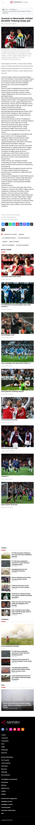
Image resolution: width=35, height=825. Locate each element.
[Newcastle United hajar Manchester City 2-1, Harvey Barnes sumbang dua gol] (17, 379)
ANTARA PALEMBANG (22, 245)
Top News (4, 619)
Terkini (3, 548)
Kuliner (3, 794)
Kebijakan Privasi (6, 801)
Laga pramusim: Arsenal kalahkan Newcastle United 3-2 (16, 475)
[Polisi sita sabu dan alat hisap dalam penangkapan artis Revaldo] (5, 604)
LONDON (4, 241)
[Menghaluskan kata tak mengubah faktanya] (5, 572)
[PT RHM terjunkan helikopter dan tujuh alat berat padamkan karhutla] (5, 555)
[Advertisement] (17, 527)
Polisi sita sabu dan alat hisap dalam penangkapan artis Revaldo (21, 603)
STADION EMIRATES (24, 238)
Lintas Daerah (5, 763)
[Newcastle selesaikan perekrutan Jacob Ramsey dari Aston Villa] (17, 436)
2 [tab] (15, 712)
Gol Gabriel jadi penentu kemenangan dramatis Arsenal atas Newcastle (17, 419)
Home (6, 9)
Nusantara (4, 750)
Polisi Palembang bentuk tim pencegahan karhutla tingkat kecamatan (21, 677)
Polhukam (4, 766)
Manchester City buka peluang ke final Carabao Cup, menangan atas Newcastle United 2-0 (17, 362)
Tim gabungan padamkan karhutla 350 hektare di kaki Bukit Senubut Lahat (21, 669)
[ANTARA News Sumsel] (19, 2)
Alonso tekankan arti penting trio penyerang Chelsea (21, 578)
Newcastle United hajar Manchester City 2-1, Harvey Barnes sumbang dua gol (16, 390)
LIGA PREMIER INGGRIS (9, 238)
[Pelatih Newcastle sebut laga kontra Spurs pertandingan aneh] (17, 323)
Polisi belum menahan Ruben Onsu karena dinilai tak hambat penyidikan (22, 595)
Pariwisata (4, 782)
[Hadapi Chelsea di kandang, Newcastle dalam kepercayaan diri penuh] (17, 493)
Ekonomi (4, 769)
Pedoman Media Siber (8, 810)
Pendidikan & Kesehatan (9, 779)
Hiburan (3, 785)
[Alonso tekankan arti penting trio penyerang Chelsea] (5, 580)
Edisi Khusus (5, 788)
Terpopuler (5, 741)
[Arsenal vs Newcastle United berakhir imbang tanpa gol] (17, 634)
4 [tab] (20, 712)
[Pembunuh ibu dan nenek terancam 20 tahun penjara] (5, 588)
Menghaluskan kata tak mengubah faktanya (19, 570)
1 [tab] (12, 712)
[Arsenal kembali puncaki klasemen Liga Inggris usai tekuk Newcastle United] (17, 264)
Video (3, 747)
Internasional (5, 775)
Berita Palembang (7, 757)
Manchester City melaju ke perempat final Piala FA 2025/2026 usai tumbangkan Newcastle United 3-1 (17, 304)
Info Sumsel (5, 760)
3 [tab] (17, 712)
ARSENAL (21, 234)
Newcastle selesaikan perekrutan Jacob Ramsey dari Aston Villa (15, 447)
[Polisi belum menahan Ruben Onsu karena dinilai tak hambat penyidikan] (5, 596)
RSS (2, 813)
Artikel (3, 791)
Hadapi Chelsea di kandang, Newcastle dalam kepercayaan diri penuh (17, 503)
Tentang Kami (5, 807)
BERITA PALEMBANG (8, 245)
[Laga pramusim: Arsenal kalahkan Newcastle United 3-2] (17, 464)
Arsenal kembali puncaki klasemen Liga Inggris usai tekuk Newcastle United (17, 275)
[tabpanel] (17, 700)
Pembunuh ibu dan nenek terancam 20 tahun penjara (20, 586)
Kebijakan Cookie (7, 804)
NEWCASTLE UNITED (10, 234)
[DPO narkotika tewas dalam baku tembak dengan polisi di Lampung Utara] (5, 612)
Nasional (4, 753)
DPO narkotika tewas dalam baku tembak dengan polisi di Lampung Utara (21, 611)
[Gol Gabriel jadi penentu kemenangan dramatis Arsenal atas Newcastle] (17, 408)
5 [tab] (22, 712)
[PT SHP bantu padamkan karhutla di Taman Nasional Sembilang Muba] (5, 563)
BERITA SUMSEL (14, 241)
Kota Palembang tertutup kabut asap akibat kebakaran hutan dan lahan (17, 705)
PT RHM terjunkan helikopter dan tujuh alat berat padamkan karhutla (22, 554)
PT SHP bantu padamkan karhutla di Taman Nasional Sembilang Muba (20, 562)
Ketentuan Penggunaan (9, 798)
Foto (3, 685)
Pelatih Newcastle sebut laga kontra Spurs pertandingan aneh (15, 334)
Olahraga (13, 9)
